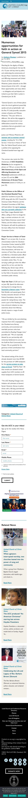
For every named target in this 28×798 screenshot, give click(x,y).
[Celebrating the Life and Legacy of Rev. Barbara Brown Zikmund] (14, 654)
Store (14, 733)
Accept (5, 795)
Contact (14, 728)
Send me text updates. (8, 474)
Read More (8, 582)
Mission (14, 713)
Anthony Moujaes (10, 57)
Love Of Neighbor (14, 718)
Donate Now (14, 771)
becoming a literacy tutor (11, 289)
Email (4, 450)
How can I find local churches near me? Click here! (14, 722)
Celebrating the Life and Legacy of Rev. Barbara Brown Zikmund (13, 673)
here (18, 748)
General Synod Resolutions (14, 725)
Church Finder (5, 1)
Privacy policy (21, 795)
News (14, 731)
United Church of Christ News (12, 415)
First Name (6, 435)
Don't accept (13, 795)
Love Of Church (14, 716)
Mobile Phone (6, 457)
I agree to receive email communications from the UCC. (14, 465)
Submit (7, 480)
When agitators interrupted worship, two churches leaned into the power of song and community (14, 559)
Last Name (6, 442)
